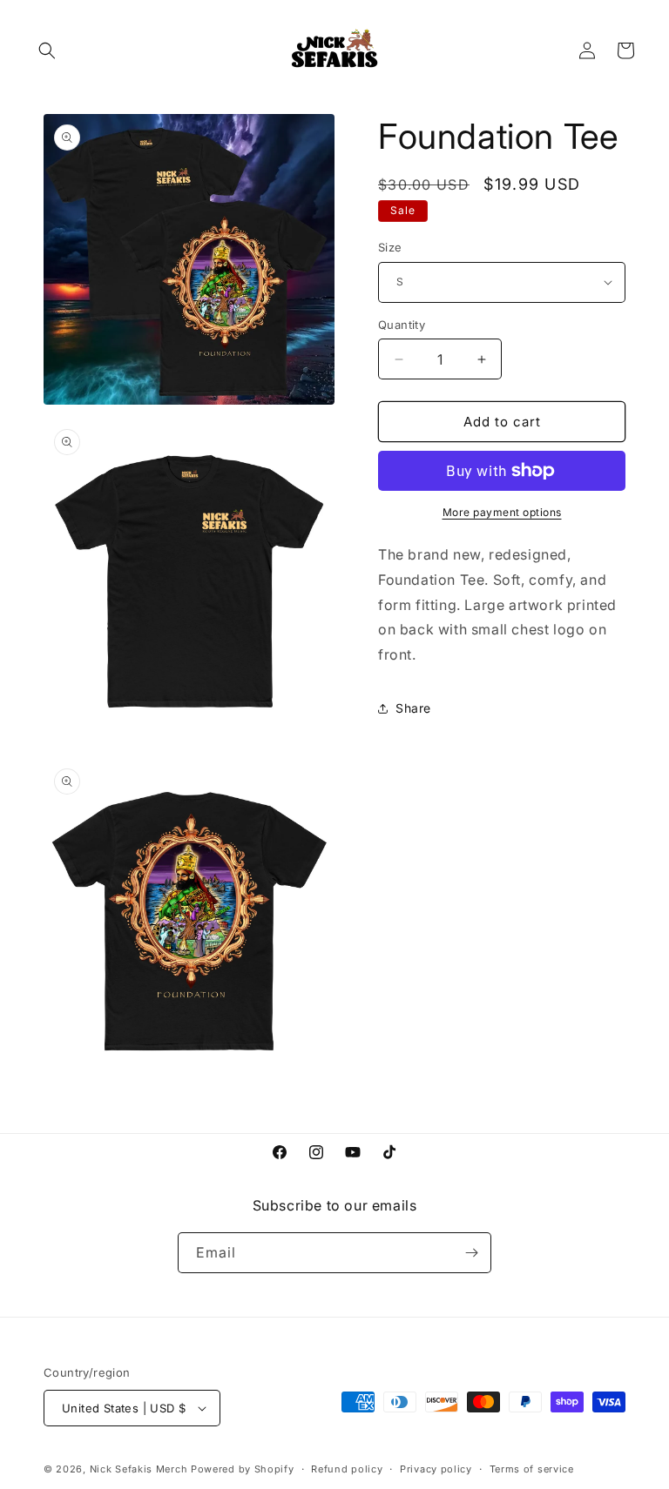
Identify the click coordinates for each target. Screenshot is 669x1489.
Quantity (401, 325)
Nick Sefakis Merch (139, 1469)
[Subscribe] (471, 1252)
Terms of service (532, 1469)
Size (390, 247)
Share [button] (413, 708)
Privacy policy (436, 1469)
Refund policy (346, 1469)
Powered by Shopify (242, 1469)
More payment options (502, 512)
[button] (47, 50)
